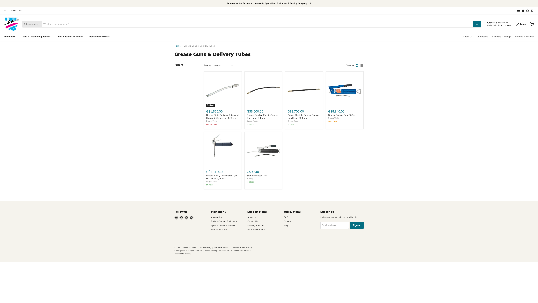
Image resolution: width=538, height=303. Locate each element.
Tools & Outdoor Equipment (36, 36)
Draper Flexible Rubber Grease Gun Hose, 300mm (303, 117)
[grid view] (358, 65)
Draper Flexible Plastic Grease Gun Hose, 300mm (262, 117)
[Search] (477, 24)
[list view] (362, 65)
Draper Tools (211, 121)
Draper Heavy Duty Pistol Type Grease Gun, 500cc (221, 177)
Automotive (10, 36)
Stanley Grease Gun (257, 175)
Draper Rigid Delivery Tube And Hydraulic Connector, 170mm (222, 117)
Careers (13, 11)
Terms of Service (190, 247)
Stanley (250, 178)
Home (177, 46)
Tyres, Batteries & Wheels (70, 36)
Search (177, 247)
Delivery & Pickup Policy (242, 247)
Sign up (356, 225)
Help (21, 11)
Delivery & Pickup (501, 36)
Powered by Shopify (182, 253)
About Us (468, 36)
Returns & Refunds (524, 36)
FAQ (5, 11)
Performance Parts (99, 36)
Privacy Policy (205, 247)
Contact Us (482, 36)
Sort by (207, 65)
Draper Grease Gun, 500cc (341, 115)
